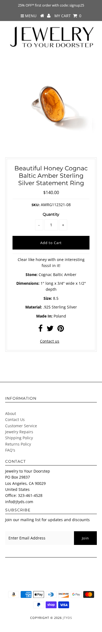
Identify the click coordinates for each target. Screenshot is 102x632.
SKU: (36, 204)
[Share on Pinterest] (60, 329)
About (10, 413)
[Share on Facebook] (40, 329)
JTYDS (67, 618)
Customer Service (21, 425)
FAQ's (10, 450)
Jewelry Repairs (19, 431)
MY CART (67, 15)
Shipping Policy (19, 437)
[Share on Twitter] (50, 329)
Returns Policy (18, 444)
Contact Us (15, 419)
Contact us (49, 341)
